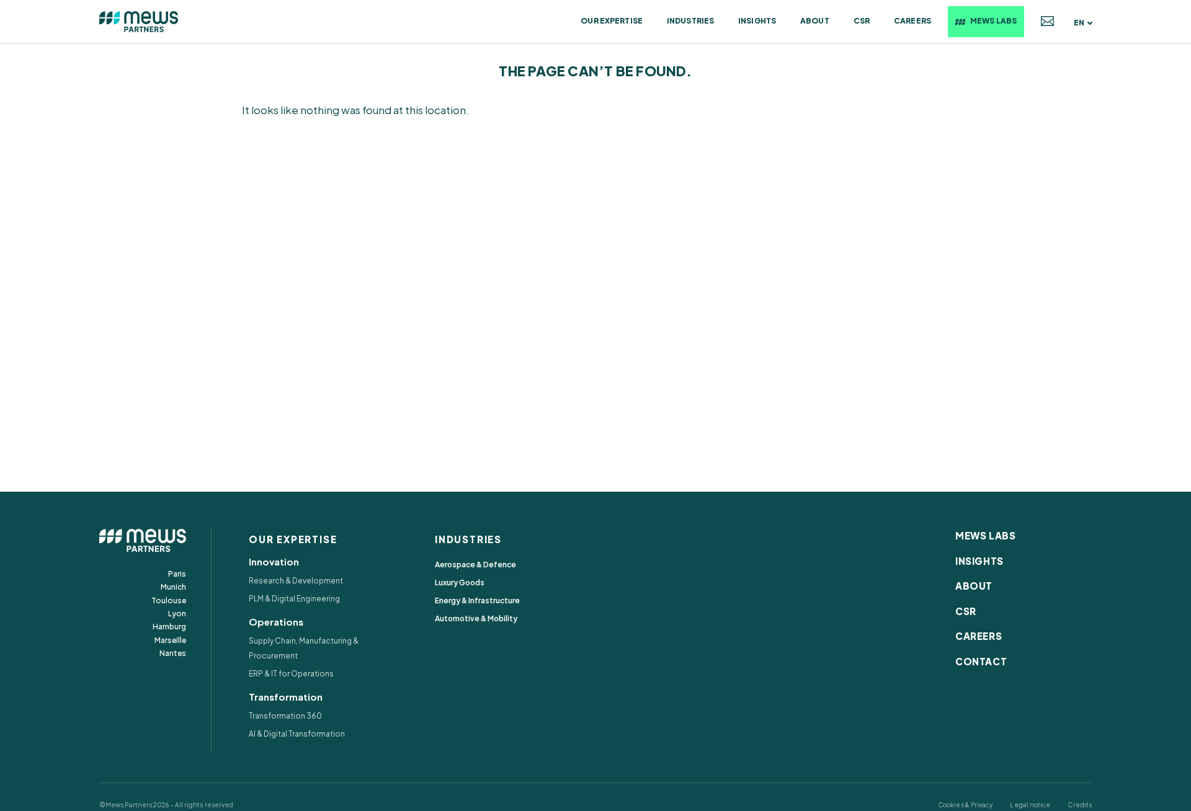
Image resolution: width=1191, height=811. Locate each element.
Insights (757, 20)
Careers (912, 20)
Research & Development (296, 580)
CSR (862, 20)
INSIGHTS (979, 561)
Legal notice (1030, 805)
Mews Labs (993, 20)
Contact (1047, 21)
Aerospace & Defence (475, 564)
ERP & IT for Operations (291, 673)
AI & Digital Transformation (297, 733)
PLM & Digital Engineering (294, 598)
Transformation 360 (285, 715)
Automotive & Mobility (476, 618)
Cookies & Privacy (965, 805)
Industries (690, 20)
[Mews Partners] (139, 21)
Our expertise (612, 20)
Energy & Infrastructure (477, 600)
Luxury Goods (459, 582)
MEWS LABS (985, 535)
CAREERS (978, 636)
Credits (1080, 805)
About (814, 20)
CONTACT (981, 661)
